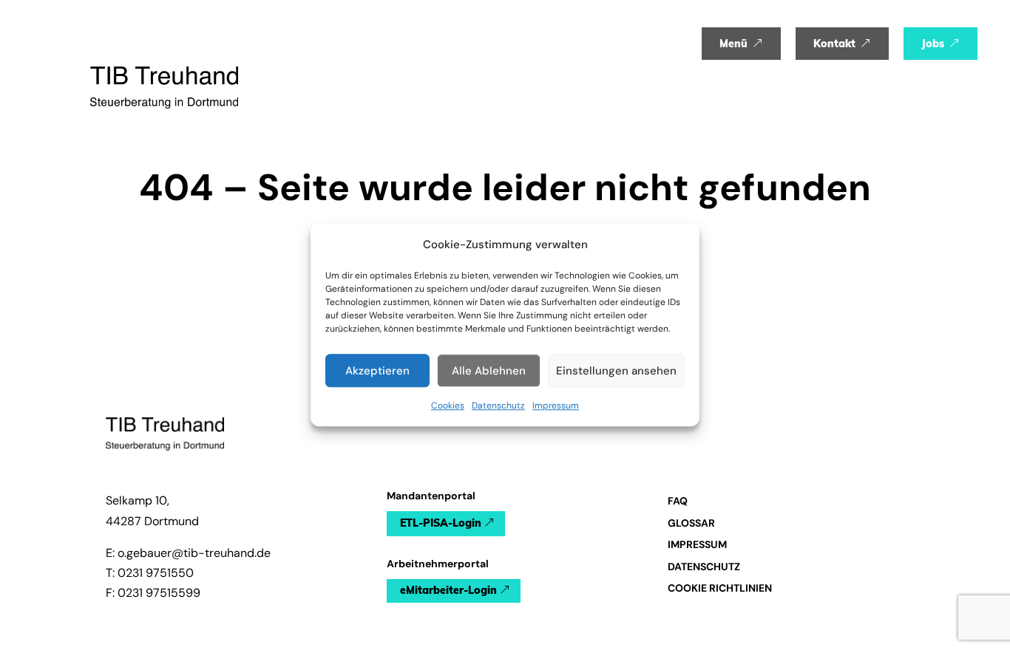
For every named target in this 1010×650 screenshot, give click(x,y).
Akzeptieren (377, 370)
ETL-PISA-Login (440, 523)
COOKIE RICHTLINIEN (720, 588)
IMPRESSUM (697, 544)
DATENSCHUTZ (704, 566)
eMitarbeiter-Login (448, 590)
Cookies (447, 405)
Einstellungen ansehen (616, 370)
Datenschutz (498, 405)
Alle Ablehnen (489, 370)
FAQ (678, 500)
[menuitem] (741, 43)
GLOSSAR (691, 523)
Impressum (555, 405)
